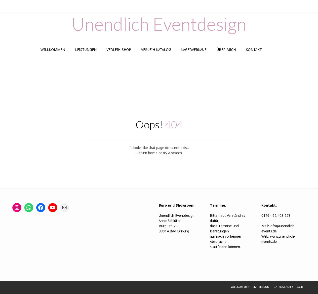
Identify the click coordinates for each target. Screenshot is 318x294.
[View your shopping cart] (275, 50)
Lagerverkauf (193, 50)
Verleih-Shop (119, 50)
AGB (300, 287)
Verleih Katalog (156, 50)
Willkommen (52, 50)
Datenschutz (283, 287)
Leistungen (86, 50)
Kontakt (254, 50)
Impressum (261, 287)
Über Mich (226, 50)
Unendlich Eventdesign (159, 24)
